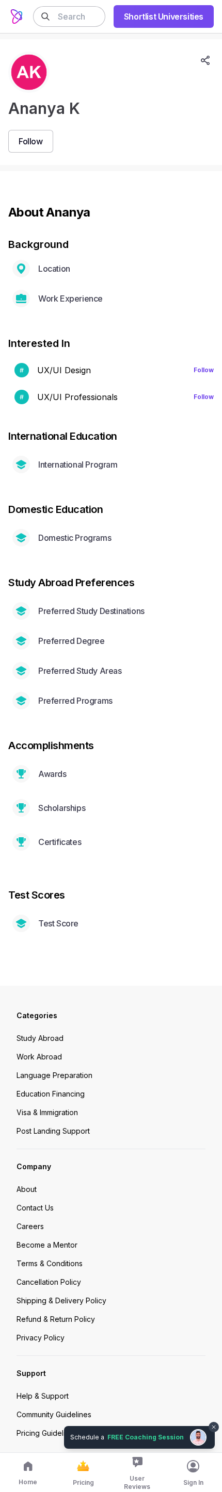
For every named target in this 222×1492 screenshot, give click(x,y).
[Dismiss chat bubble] (213, 1421)
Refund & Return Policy (56, 1319)
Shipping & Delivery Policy (61, 1300)
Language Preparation (54, 1075)
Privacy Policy (41, 1337)
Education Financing (51, 1093)
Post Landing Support (53, 1130)
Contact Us (35, 1207)
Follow (204, 370)
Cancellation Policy (49, 1282)
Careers (30, 1226)
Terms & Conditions (50, 1263)
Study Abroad (40, 1038)
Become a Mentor (47, 1244)
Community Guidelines (54, 1414)
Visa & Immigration (47, 1112)
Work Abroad (39, 1056)
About (27, 1189)
